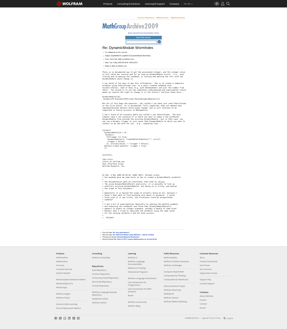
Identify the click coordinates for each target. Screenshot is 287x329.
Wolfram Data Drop (172, 290)
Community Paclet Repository (105, 277)
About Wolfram (206, 296)
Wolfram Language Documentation (136, 262)
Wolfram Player (63, 297)
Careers (203, 300)
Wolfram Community (137, 302)
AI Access (60, 265)
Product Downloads (208, 261)
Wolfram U (132, 257)
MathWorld (169, 293)
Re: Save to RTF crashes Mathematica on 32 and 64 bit (135, 239)
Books (130, 295)
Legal (203, 318)
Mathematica (62, 261)
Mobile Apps (61, 287)
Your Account (206, 269)
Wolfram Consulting (101, 257)
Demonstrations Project (174, 286)
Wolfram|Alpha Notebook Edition (71, 279)
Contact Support (207, 283)
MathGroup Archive (178, 18)
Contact (203, 303)
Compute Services (64, 269)
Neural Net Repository (102, 281)
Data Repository (99, 270)
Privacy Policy (215, 318)
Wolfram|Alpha (170, 257)
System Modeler (63, 273)
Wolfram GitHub (99, 302)
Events (203, 307)
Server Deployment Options (68, 308)
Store (202, 257)
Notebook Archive (100, 298)
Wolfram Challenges (173, 265)
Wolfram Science (171, 297)
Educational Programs (138, 272)
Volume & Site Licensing (66, 304)
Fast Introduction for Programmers (137, 283)
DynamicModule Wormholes (128, 237)
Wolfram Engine (63, 293)
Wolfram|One (62, 257)
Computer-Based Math (174, 271)
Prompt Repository (100, 285)
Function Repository (101, 274)
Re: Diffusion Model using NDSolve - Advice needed (133, 235)
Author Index (153, 33)
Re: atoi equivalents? (121, 232)
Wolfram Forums (163, 18)
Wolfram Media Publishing (175, 301)
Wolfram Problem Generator (176, 261)
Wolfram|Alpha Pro (64, 283)
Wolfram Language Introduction (142, 278)
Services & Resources (146, 18)
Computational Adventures (176, 279)
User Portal (205, 265)
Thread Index (143, 33)
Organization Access (208, 273)
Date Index (133, 33)
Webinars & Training (137, 268)
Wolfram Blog (134, 306)
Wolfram (195, 318)
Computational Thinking (175, 275)
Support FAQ (205, 279)
